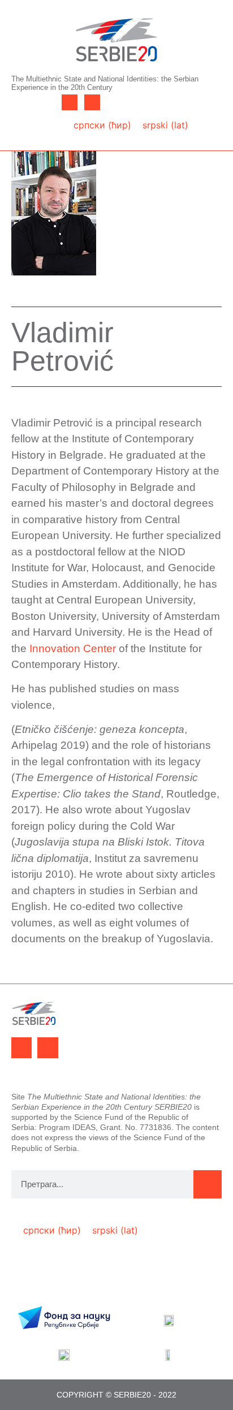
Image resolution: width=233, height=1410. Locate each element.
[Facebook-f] (69, 102)
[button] (32, 117)
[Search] (207, 1184)
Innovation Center (72, 648)
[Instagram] (92, 102)
